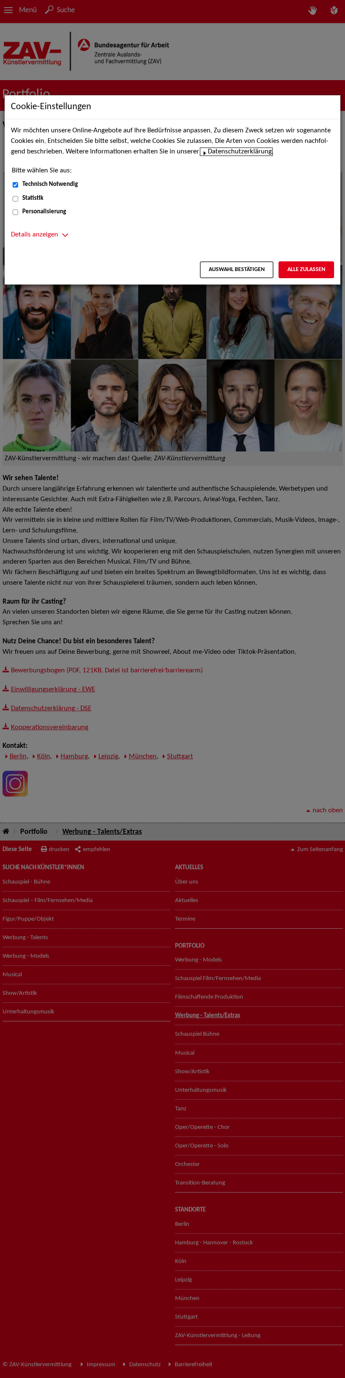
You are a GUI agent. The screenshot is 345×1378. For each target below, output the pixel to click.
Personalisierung (44, 212)
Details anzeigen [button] (34, 234)
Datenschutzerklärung (240, 151)
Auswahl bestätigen (237, 269)
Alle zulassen (306, 269)
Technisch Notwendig (50, 184)
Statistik (32, 198)
